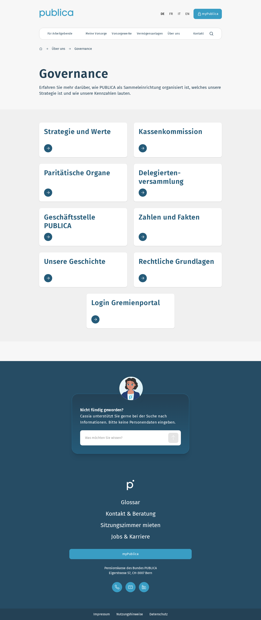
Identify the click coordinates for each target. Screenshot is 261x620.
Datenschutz (158, 614)
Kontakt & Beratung (131, 513)
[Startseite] (40, 48)
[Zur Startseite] (56, 13)
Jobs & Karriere (130, 536)
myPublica (130, 554)
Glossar (130, 502)
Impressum (101, 614)
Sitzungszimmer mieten (130, 525)
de (163, 14)
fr (171, 14)
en (187, 14)
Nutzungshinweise (129, 614)
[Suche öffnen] (211, 33)
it (179, 14)
